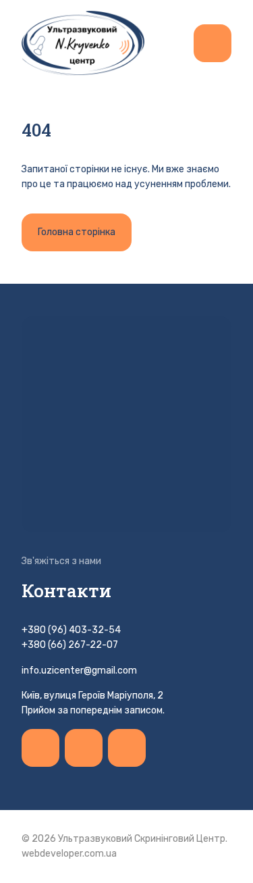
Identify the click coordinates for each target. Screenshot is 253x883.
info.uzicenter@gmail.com (79, 670)
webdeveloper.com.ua (69, 853)
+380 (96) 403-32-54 (71, 630)
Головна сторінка (76, 232)
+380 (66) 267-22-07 (70, 645)
